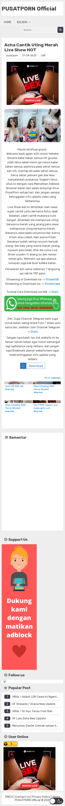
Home (7, 22)
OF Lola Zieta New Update (29, 718)
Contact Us (22, 796)
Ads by (52, 378)
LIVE (43, 55)
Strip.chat (9, 389)
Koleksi (22, 22)
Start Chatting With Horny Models (44, 388)
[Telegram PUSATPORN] (4, 681)
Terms (56, 796)
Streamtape (52, 283)
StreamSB (52, 279)
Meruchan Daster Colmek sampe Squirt (37, 725)
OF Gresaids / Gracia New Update (33, 704)
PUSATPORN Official (27, 800)
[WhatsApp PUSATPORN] (32, 303)
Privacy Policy (41, 796)
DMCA (9, 796)
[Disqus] (32, 484)
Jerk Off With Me (14, 386)
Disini (55, 291)
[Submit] (60, 30)
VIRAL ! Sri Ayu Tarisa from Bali (32, 711)
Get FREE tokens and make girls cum (46, 406)
